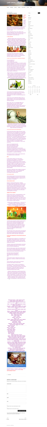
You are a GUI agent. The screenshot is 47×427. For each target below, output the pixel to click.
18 (34, 90)
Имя (7, 393)
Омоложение (29, 54)
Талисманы (29, 72)
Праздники (29, 58)
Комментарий (9, 383)
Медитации (29, 44)
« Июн (30, 94)
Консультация (23, 7)
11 (34, 89)
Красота (29, 36)
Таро (28, 73)
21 (39, 90)
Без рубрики (29, 21)
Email (8, 397)
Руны (28, 65)
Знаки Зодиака (30, 33)
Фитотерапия (29, 81)
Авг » (37, 94)
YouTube (19, 7)
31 (32, 93)
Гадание (29, 24)
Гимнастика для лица (30, 25)
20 (37, 90)
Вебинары (11, 7)
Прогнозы (29, 62)
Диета (29, 29)
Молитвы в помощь (30, 47)
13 (37, 89)
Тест (28, 76)
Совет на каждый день (31, 69)
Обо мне (28, 7)
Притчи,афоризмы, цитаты (31, 61)
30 (30, 93)
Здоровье (29, 32)
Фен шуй (29, 80)
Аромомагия (9, 374)
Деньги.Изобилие (30, 28)
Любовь (29, 39)
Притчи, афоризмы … (30, 59)
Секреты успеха (30, 66)
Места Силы (29, 46)
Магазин (15, 7)
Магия (29, 40)
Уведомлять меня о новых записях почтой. (13, 408)
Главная (8, 7)
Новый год (29, 50)
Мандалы (29, 43)
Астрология (29, 18)
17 (32, 90)
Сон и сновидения (30, 70)
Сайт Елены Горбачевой (16, 3)
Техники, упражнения (30, 77)
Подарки (29, 55)
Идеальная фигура (30, 35)
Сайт (7, 401)
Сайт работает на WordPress (10, 425)
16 (30, 90)
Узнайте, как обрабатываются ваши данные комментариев (16, 413)
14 (39, 89)
